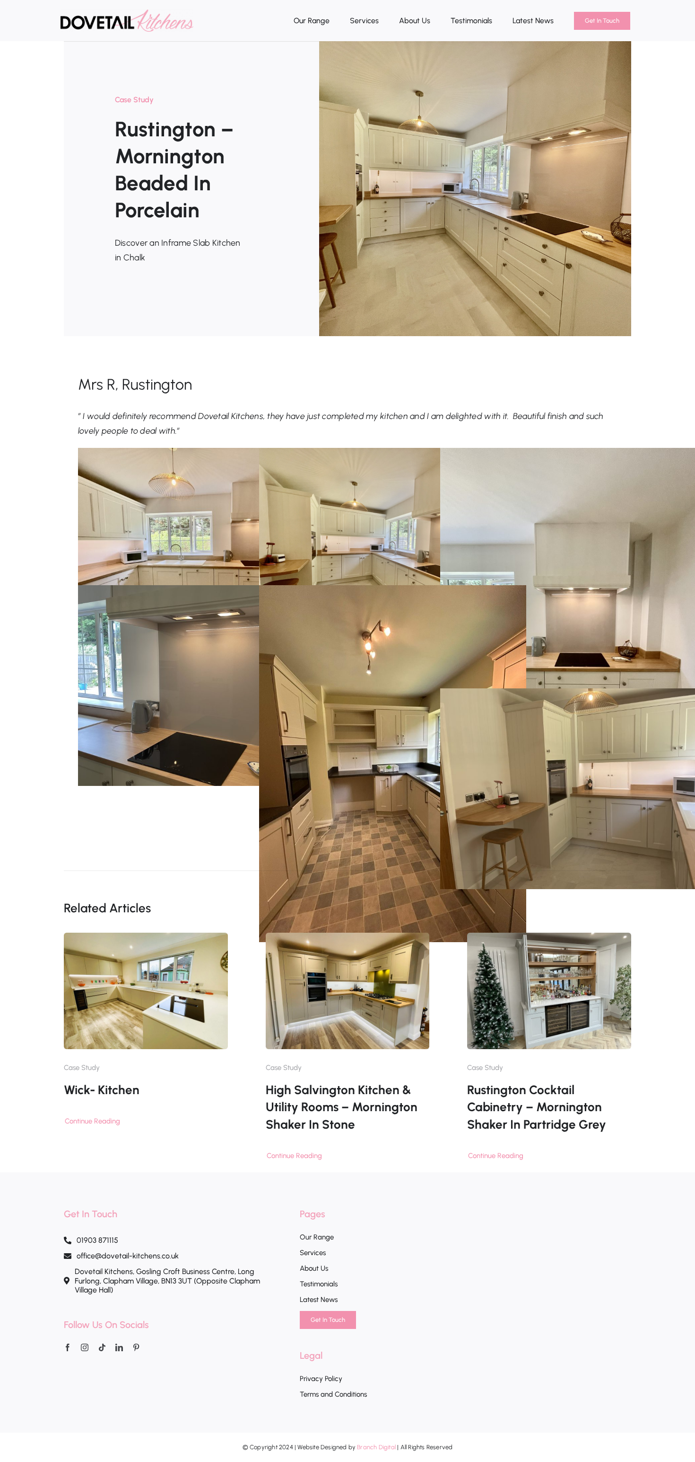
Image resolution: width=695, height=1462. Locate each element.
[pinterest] (136, 1347)
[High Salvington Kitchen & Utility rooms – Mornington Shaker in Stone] (348, 940)
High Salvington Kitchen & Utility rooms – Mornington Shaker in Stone (341, 1107)
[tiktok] (102, 1347)
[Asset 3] (127, 14)
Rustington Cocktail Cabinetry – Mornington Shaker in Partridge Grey (536, 1107)
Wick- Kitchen (101, 1089)
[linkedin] (119, 1347)
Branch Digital (376, 1447)
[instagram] (84, 1347)
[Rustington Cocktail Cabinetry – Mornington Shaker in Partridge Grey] (549, 940)
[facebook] (67, 1347)
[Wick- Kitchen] (146, 940)
